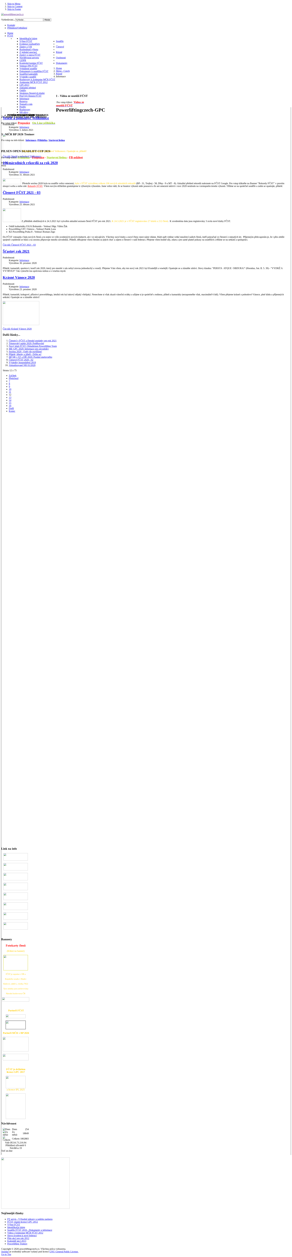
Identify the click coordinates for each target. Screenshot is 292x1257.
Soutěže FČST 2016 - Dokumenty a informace (29, 1230)
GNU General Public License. (63, 1251)
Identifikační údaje (16, 1227)
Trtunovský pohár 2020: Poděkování (26, 343)
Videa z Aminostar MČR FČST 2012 (25, 1232)
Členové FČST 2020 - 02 (21, 359)
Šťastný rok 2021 (16, 251)
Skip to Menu (13, 3)
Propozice (24, 123)
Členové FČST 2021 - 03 (21, 192)
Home (59, 68)
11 (10, 392)
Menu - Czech (63, 71)
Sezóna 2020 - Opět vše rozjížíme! (25, 351)
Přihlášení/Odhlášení (17, 28)
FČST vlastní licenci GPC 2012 (22, 1222)
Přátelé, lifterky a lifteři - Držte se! (25, 354)
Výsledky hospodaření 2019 (22, 362)
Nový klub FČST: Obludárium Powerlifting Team (33, 346)
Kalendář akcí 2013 (16, 1241)
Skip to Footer (14, 9)
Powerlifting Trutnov (17, 1243)
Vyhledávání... (8, 19)
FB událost (76, 157)
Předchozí (13, 378)
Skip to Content (14, 6)
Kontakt (11, 25)
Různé (59, 73)
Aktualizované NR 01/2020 (22, 365)
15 (10, 403)
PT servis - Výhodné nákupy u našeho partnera (29, 1219)
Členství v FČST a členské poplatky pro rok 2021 (33, 340)
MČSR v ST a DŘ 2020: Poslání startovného (30, 357)
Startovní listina (57, 157)
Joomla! (5, 1251)
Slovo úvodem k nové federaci (22, 1235)
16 (10, 405)
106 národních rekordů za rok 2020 (30, 163)
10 (10, 389)
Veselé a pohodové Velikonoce (26, 118)
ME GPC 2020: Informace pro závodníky (29, 349)
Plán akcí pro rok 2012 (18, 1238)
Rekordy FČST (35, 186)
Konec (12, 411)
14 (10, 400)
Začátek (12, 375)
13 (10, 397)
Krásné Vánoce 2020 (19, 277)
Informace (24, 127)
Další (11, 408)
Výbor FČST (13, 1224)
